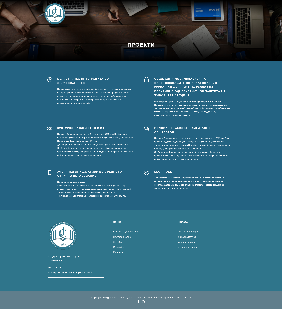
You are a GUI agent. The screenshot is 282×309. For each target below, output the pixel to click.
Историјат (118, 247)
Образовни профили (189, 231)
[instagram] (143, 301)
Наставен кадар (122, 237)
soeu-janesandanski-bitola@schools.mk (70, 272)
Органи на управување (126, 231)
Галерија (118, 252)
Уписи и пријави (186, 242)
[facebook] (138, 301)
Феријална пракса (188, 247)
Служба (117, 242)
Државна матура (187, 237)
